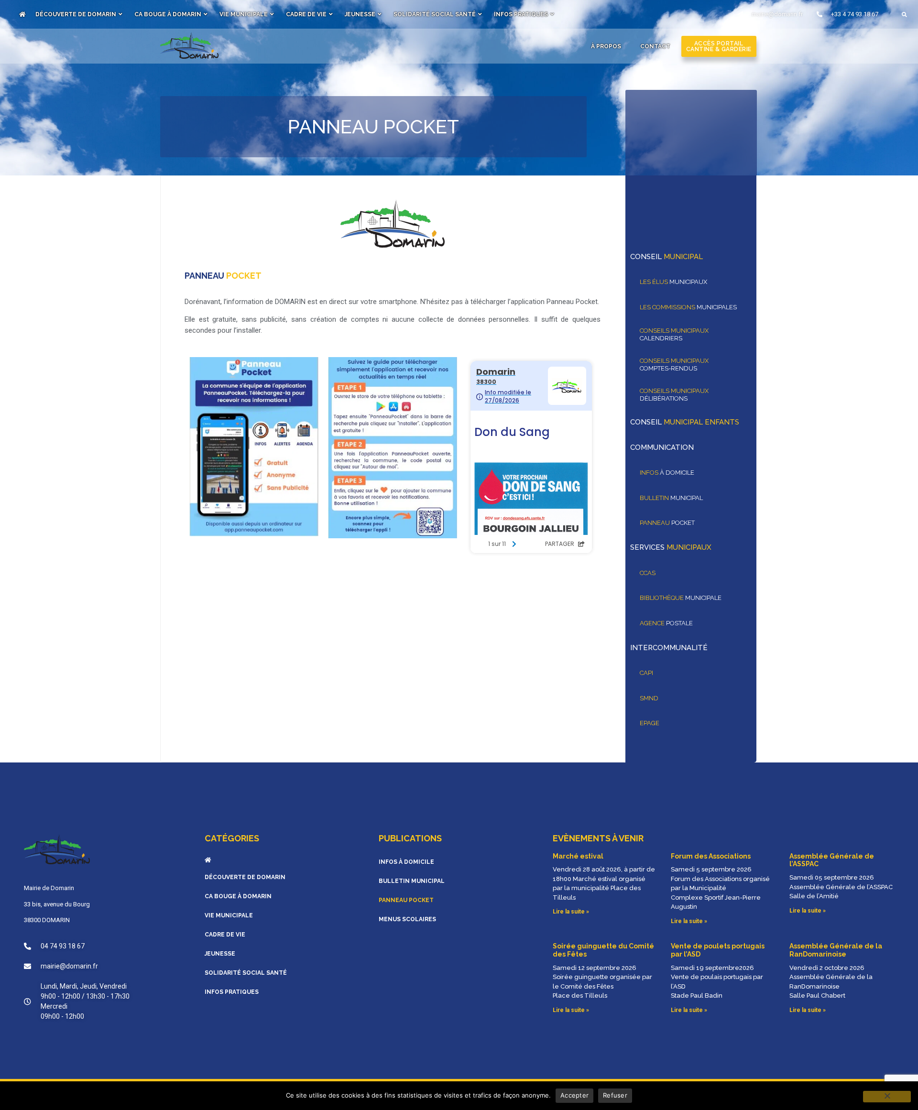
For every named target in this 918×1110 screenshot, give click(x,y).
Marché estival (578, 856)
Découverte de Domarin (75, 14)
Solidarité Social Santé (434, 14)
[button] (904, 14)
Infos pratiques (521, 14)
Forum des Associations (711, 856)
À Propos (606, 46)
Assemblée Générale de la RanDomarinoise (835, 950)
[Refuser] (887, 1096)
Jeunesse (360, 14)
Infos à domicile (406, 862)
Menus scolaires (407, 919)
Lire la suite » (571, 911)
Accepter (574, 1095)
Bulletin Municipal (412, 881)
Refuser (615, 1095)
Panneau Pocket (406, 900)
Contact (655, 46)
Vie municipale (243, 14)
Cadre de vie (306, 14)
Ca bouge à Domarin (167, 14)
